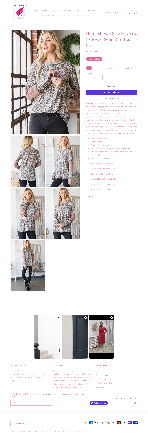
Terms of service (55, 431)
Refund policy (33, 431)
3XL (127, 68)
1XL (111, 68)
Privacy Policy (101, 379)
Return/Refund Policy (104, 383)
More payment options (112, 98)
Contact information (80, 431)
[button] (49, 10)
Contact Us (100, 387)
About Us (99, 371)
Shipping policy (67, 431)
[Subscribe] (49, 403)
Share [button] (90, 196)
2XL (120, 68)
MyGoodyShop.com (21, 432)
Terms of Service (102, 375)
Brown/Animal (94, 59)
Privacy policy (44, 431)
